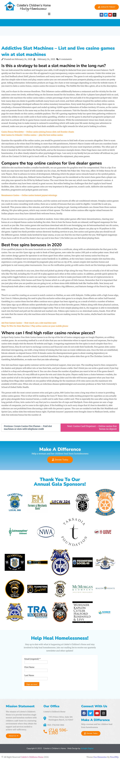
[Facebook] (101, 15)
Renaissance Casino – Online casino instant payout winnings (29, 195)
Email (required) (32, 659)
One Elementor (100, 757)
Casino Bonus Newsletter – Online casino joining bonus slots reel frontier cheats (37, 132)
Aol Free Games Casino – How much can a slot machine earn (28, 323)
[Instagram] (114, 15)
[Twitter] (106, 15)
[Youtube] (110, 15)
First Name (29, 667)
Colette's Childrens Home (32, 757)
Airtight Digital (87, 748)
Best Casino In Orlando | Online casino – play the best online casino (32, 135)
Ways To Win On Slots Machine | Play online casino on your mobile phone (34, 326)
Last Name (29, 675)
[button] (49, 14)
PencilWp (114, 757)
